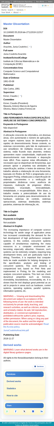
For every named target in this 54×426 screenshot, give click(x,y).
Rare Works (40, 1)
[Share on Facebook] (16, 411)
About (16, 12)
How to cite (12, 395)
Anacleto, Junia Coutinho (15, 47)
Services (20, 10)
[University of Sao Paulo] (5, 6)
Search (10, 10)
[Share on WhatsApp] (7, 411)
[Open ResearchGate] (33, 411)
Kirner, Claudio (10, 96)
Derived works (14, 381)
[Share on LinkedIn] (42, 411)
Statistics (11, 388)
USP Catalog (5, 1)
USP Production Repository (22, 1)
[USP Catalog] (29, 47)
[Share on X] (24, 411)
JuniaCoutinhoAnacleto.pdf (16, 330)
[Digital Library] (10, 6)
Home (4, 10)
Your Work (5, 12)
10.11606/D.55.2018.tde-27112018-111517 (23, 32)
